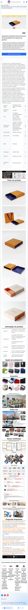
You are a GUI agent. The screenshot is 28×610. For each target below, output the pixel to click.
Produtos (6, 5)
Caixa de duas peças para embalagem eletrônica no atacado (11, 574)
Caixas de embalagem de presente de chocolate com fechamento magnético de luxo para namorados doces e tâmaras (18, 579)
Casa (2, 5)
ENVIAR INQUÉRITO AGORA (14, 54)
